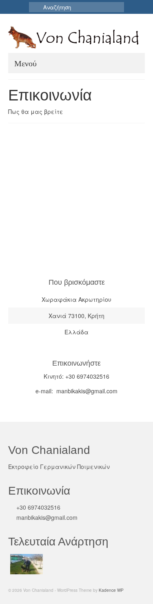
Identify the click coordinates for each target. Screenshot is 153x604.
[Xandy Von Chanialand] (25, 564)
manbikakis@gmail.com (46, 517)
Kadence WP (111, 590)
